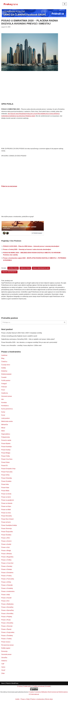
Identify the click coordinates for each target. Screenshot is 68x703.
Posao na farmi (6, 497)
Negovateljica (5, 434)
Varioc (3, 667)
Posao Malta (5, 490)
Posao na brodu (6, 494)
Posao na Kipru (6, 506)
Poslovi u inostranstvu (37, 699)
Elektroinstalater (6, 374)
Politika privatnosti (38, 686)
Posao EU (4, 465)
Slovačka (4, 657)
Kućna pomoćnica (7, 409)
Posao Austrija (5, 450)
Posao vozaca (5, 642)
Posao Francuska (6, 472)
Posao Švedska (6, 535)
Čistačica (4, 361)
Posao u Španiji (6, 629)
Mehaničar (4, 424)
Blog (2, 358)
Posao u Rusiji (6, 620)
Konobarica (5, 405)
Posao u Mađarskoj (7, 604)
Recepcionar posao (7, 645)
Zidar (3, 673)
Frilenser (4, 387)
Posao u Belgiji (6, 550)
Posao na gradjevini (7, 500)
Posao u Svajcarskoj (7, 632)
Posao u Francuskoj (7, 579)
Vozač (3, 670)
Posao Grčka (5, 475)
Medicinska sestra (7, 421)
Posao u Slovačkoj (7, 623)
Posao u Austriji (6, 544)
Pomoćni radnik (6, 440)
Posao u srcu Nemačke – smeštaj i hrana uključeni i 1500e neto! (21, 345)
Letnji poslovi (5, 418)
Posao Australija (6, 446)
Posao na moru (6, 512)
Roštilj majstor (5, 648)
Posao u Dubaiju (6, 569)
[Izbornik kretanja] (65, 3)
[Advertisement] (34, 89)
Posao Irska (5, 484)
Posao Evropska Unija (8, 468)
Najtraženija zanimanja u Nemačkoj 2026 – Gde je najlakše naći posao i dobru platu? (28, 339)
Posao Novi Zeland (7, 519)
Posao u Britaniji (6, 553)
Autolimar (4, 355)
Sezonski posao (6, 654)
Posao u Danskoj (6, 566)
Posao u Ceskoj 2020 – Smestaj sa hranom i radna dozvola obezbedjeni (27, 249)
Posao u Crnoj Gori (7, 563)
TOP (2, 664)
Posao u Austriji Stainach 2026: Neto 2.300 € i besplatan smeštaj (21, 333)
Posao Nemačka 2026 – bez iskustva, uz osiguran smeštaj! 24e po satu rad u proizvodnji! (29, 342)
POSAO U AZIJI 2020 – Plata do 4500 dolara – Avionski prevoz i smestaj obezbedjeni (31, 246)
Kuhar (3, 412)
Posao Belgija (5, 453)
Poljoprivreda (5, 437)
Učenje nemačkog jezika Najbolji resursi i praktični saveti (19, 336)
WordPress (14, 683)
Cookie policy (27, 686)
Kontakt (47, 686)
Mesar (3, 427)
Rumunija (4, 651)
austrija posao (13, 268)
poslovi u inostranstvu (9, 271)
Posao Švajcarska (7, 531)
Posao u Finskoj (6, 575)
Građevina (4, 393)
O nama (19, 686)
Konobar (4, 402)
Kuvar (3, 415)
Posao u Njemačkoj (7, 610)
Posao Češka (5, 456)
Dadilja (3, 368)
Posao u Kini (5, 601)
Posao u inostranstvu (8, 591)
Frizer (3, 390)
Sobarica (4, 660)
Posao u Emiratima (7, 572)
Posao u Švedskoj (7, 635)
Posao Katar (5, 487)
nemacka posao (25, 268)
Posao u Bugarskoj (7, 557)
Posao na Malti (6, 509)
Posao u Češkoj (6, 560)
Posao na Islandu (6, 503)
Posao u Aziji (5, 547)
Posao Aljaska (5, 443)
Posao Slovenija (6, 528)
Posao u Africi (5, 538)
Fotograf (4, 383)
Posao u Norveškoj (7, 613)
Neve (3, 683)
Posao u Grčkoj (6, 582)
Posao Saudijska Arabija (9, 525)
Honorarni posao (6, 396)
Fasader (4, 377)
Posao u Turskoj (6, 638)
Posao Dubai (5, 462)
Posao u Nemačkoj (7, 607)
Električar (4, 371)
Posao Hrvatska (6, 481)
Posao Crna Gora (6, 459)
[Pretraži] (65, 322)
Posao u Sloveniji (6, 626)
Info (2, 399)
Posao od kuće (6, 522)
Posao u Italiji (5, 594)
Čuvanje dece (5, 364)
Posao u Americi (6, 541)
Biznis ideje (49, 699)
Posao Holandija (6, 478)
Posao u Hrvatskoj (7, 588)
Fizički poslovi (5, 380)
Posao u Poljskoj (6, 616)
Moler (3, 431)
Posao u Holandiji (7, 585)
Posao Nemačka (6, 516)
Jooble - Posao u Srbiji (22, 699)
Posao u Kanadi (6, 598)
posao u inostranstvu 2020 (41, 268)
